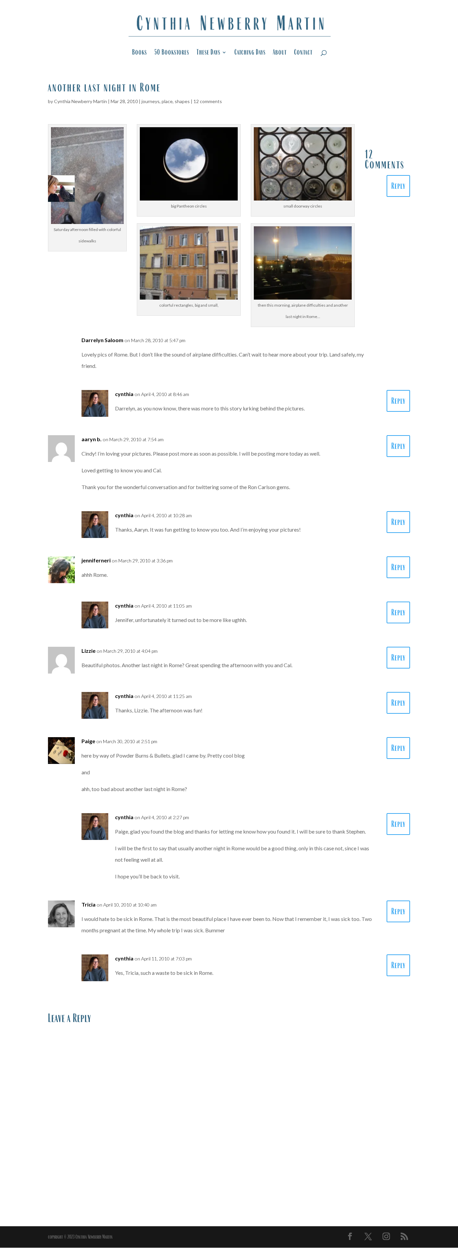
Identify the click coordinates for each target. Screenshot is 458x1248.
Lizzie (88, 650)
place (167, 101)
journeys (150, 101)
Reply (398, 185)
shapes (182, 101)
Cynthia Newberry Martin (80, 101)
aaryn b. (91, 439)
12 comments (207, 101)
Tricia (88, 904)
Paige (88, 741)
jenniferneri (96, 560)
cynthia (124, 394)
